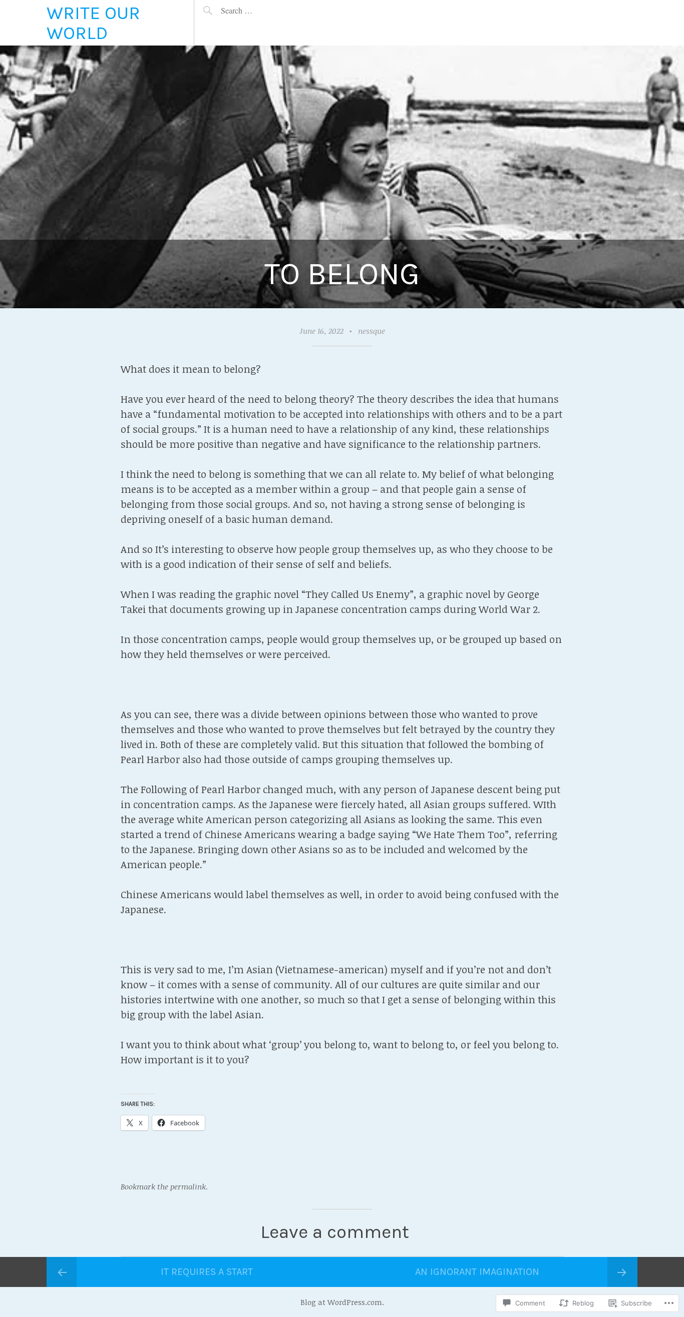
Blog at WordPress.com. (342, 1302)
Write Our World (93, 23)
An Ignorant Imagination (477, 1271)
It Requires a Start (207, 1271)
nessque (371, 331)
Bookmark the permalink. (164, 1186)
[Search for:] (259, 10)
